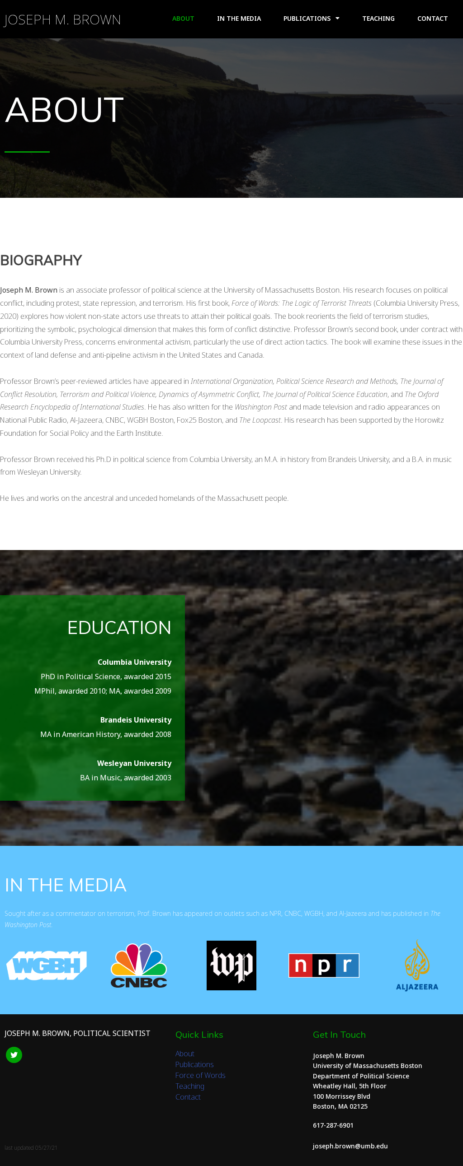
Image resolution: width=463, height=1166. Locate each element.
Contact (188, 1097)
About (184, 1054)
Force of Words (200, 1075)
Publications (194, 1064)
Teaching (189, 1086)
